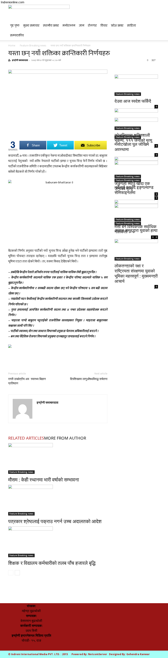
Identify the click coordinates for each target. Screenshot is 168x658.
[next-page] (17, 572)
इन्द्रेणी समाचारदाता (20, 60)
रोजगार (92, 25)
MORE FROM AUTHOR (65, 438)
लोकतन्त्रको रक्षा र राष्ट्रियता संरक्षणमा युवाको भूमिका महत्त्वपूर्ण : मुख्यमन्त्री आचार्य (136, 273)
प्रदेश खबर (117, 25)
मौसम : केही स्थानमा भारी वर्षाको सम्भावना (43, 479)
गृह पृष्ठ (14, 25)
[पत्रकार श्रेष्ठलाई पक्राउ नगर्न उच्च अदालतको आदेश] (57, 500)
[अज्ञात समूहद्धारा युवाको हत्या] (136, 214)
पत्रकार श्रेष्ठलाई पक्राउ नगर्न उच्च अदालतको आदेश (55, 521)
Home (11, 45)
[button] (155, 10)
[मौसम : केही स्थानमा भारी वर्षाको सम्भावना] (57, 458)
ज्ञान (81, 25)
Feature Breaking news (33, 45)
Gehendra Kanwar (138, 654)
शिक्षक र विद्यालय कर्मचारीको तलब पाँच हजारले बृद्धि (51, 562)
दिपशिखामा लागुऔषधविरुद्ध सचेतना (88, 379)
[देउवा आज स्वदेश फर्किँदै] (136, 85)
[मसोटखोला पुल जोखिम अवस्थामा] (136, 128)
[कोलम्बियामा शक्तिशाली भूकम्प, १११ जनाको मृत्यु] (136, 113)
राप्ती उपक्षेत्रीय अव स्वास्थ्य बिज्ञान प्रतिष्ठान (27, 381)
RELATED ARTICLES (26, 438)
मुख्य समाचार (31, 25)
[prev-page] (10, 572)
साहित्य (131, 25)
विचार (103, 25)
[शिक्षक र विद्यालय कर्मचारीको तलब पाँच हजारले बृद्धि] (57, 541)
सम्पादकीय (17, 35)
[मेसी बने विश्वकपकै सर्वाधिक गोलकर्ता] (136, 202)
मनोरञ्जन (68, 25)
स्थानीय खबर (51, 25)
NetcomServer (97, 654)
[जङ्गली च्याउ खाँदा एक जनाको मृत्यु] (136, 158)
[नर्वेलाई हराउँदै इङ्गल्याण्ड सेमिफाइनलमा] (136, 171)
